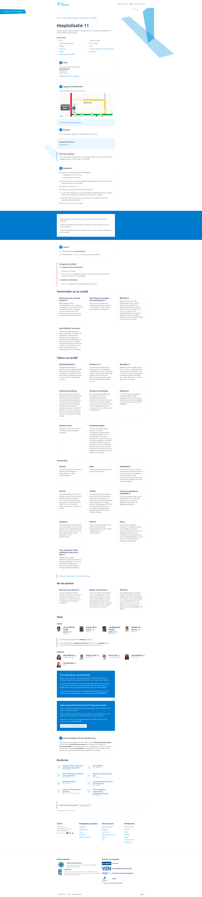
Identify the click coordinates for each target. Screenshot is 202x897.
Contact (61, 51)
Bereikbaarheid (63, 76)
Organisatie (105, 829)
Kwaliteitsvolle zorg (107, 827)
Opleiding (127, 829)
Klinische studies (128, 827)
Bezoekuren (62, 49)
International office (129, 839)
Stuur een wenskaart (84, 837)
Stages (126, 832)
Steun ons (104, 837)
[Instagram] (70, 833)
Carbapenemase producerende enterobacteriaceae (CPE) (72, 767)
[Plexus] (106, 878)
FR (78, 793)
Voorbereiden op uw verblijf (66, 54)
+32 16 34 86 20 (101, 693)
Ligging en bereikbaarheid (66, 43)
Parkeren (61, 46)
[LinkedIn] (73, 833)
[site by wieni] (142, 894)
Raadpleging (82, 827)
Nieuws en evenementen (108, 834)
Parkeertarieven (64, 145)
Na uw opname (94, 43)
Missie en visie (106, 832)
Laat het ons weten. (85, 805)
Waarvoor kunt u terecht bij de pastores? (73, 726)
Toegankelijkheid (77, 894)
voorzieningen (75, 76)
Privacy (69, 894)
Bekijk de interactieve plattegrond (71, 122)
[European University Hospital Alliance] (106, 873)
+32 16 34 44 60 (78, 254)
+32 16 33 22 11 (68, 274)
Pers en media (128, 842)
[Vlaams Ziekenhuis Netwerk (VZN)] (106, 868)
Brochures (93, 51)
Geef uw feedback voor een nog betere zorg (102, 49)
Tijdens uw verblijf (95, 40)
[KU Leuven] (106, 863)
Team (91, 46)
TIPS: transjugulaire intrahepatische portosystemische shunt (100, 791)
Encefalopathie (98, 766)
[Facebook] (67, 833)
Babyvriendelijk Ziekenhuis (73, 866)
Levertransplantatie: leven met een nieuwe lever (103, 782)
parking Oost (93, 134)
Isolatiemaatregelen (69, 781)
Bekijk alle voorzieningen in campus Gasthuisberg (74, 576)
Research (126, 834)
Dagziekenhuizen (84, 829)
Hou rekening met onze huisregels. (72, 203)
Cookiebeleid (61, 894)
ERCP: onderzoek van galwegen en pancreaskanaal (72, 775)
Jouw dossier (135, 4)
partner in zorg (79, 198)
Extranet (126, 837)
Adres (60, 40)
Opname (81, 832)
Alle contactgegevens (62, 830)
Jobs (103, 839)
